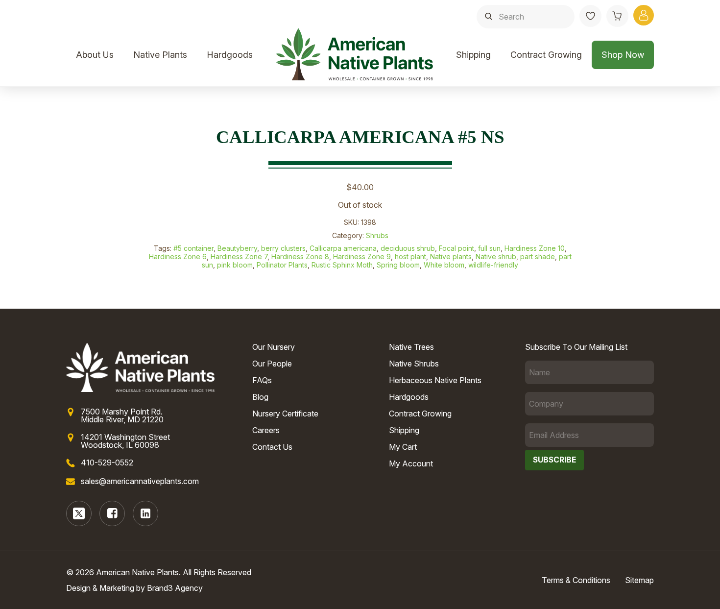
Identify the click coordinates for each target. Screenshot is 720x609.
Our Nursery (273, 347)
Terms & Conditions (576, 580)
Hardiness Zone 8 (300, 256)
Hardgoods (230, 54)
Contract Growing (546, 54)
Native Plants (160, 54)
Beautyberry (237, 248)
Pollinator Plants (282, 265)
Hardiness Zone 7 (239, 256)
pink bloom (235, 265)
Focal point (456, 248)
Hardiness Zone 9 (362, 256)
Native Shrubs (414, 363)
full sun (489, 248)
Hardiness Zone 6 (178, 256)
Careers (266, 430)
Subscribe (554, 459)
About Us (95, 54)
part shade (537, 256)
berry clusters (283, 248)
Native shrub (496, 256)
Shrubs (377, 235)
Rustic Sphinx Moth (342, 265)
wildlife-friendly (493, 265)
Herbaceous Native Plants (435, 380)
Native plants (451, 256)
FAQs (262, 380)
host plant (410, 256)
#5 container (193, 248)
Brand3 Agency (175, 588)
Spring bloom (398, 265)
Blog (260, 397)
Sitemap (639, 580)
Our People (272, 363)
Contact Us (272, 447)
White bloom (444, 265)
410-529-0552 (107, 462)
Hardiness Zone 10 (534, 248)
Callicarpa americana (343, 248)
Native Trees (411, 347)
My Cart (403, 447)
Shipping (473, 54)
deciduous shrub (408, 248)
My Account (411, 463)
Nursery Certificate (285, 413)
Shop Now (622, 54)
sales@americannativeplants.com (140, 481)
